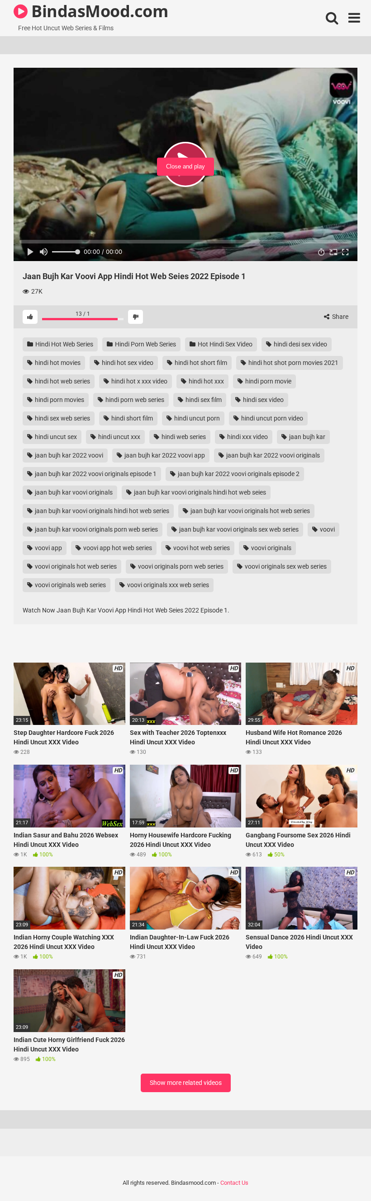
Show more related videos (186, 1082)
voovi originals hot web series (75, 566)
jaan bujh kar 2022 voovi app (164, 455)
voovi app (47, 547)
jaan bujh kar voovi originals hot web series (249, 510)
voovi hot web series (201, 547)
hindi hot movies (57, 362)
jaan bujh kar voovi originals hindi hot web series (101, 510)
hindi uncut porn (196, 418)
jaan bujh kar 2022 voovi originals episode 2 (238, 473)
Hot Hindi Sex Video (224, 344)
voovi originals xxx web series (167, 585)
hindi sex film (203, 399)
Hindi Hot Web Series (63, 344)
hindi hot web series (61, 381)
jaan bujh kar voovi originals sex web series (238, 529)
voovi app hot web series (117, 547)
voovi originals (270, 547)
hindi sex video (263, 399)
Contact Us (234, 1182)
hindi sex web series (61, 418)
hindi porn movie (267, 381)
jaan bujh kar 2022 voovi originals (272, 455)
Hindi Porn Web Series (145, 344)
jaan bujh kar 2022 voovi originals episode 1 (95, 473)
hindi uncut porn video (271, 418)
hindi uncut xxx (118, 436)
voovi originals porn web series (180, 566)
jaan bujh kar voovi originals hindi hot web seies (199, 492)
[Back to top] (340, 1173)
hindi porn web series (134, 399)
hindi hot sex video (126, 362)
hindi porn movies (58, 399)
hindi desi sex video (299, 344)
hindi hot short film (200, 362)
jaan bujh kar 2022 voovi (68, 455)
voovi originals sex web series (285, 566)
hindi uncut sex (55, 436)
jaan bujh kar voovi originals (73, 492)
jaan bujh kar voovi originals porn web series (95, 529)
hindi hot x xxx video (138, 381)
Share (339, 316)
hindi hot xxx (205, 381)
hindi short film (131, 418)
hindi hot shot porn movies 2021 (292, 362)
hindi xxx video (247, 436)
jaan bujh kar (306, 436)
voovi (327, 529)
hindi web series (183, 436)
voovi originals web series (69, 585)
